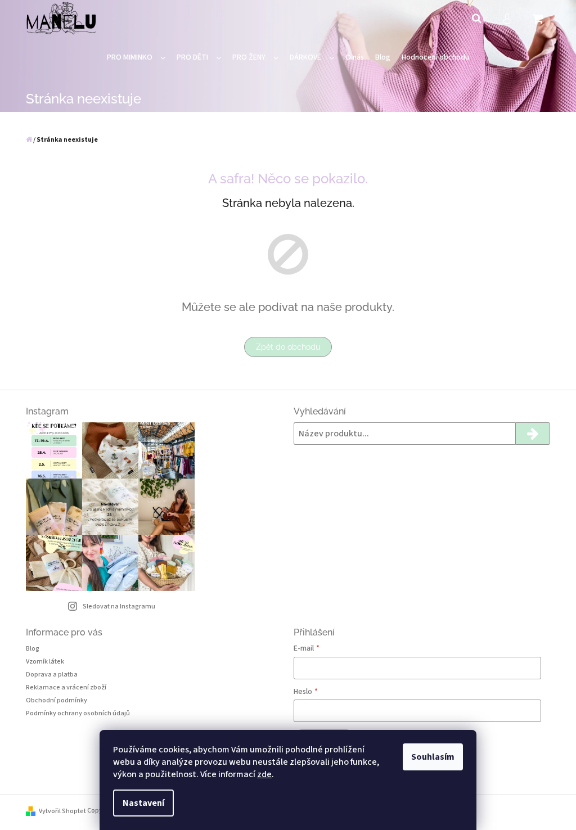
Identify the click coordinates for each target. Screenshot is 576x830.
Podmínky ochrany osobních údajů (78, 713)
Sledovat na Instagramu (119, 606)
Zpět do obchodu (288, 346)
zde (264, 774)
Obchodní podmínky (56, 700)
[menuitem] (136, 57)
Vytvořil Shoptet (62, 811)
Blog (32, 648)
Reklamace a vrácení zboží (66, 687)
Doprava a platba (52, 674)
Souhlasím (432, 757)
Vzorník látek (45, 661)
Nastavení (143, 803)
